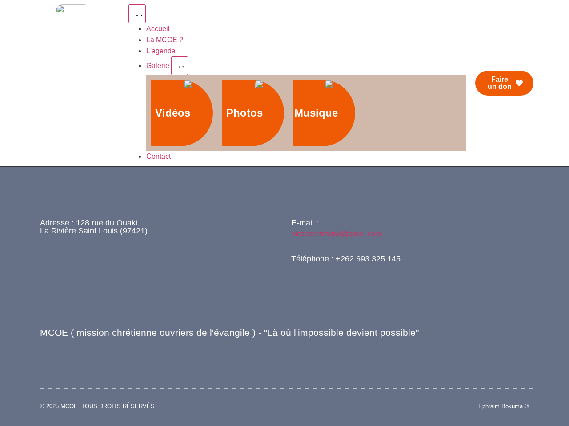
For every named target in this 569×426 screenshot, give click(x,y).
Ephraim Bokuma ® (503, 406)
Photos (244, 113)
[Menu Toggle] (137, 13)
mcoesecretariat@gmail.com (336, 233)
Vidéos (172, 113)
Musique (316, 113)
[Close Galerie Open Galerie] (179, 65)
